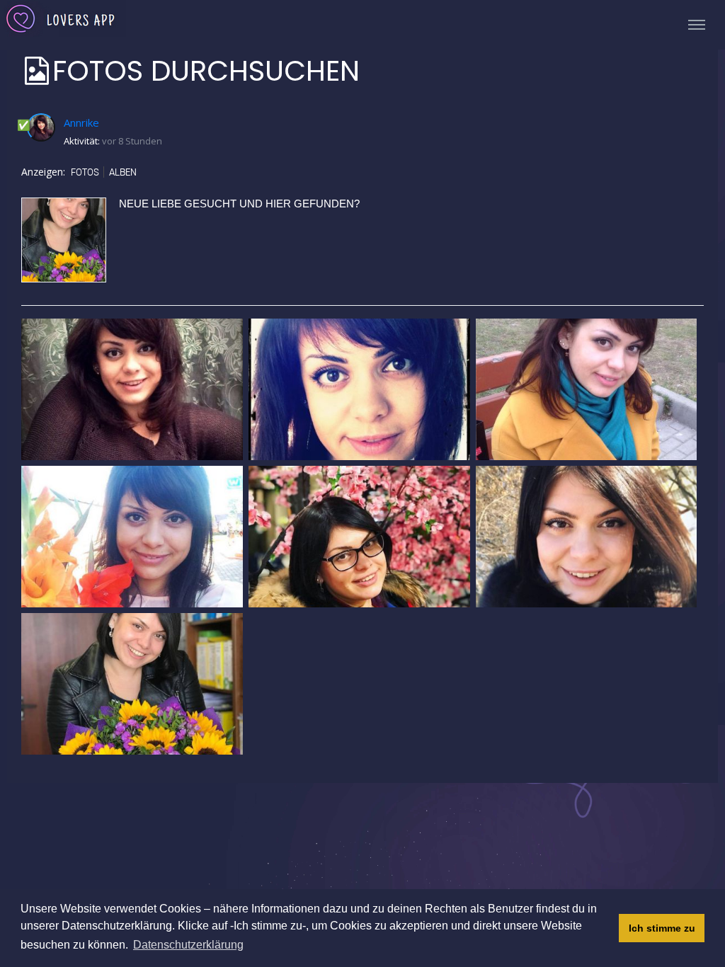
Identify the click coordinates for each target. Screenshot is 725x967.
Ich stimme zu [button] (662, 928)
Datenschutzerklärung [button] (188, 945)
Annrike (81, 122)
